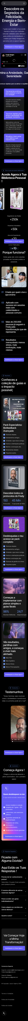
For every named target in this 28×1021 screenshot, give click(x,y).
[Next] (25, 726)
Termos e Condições (7, 993)
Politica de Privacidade (7, 999)
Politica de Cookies (6, 1005)
